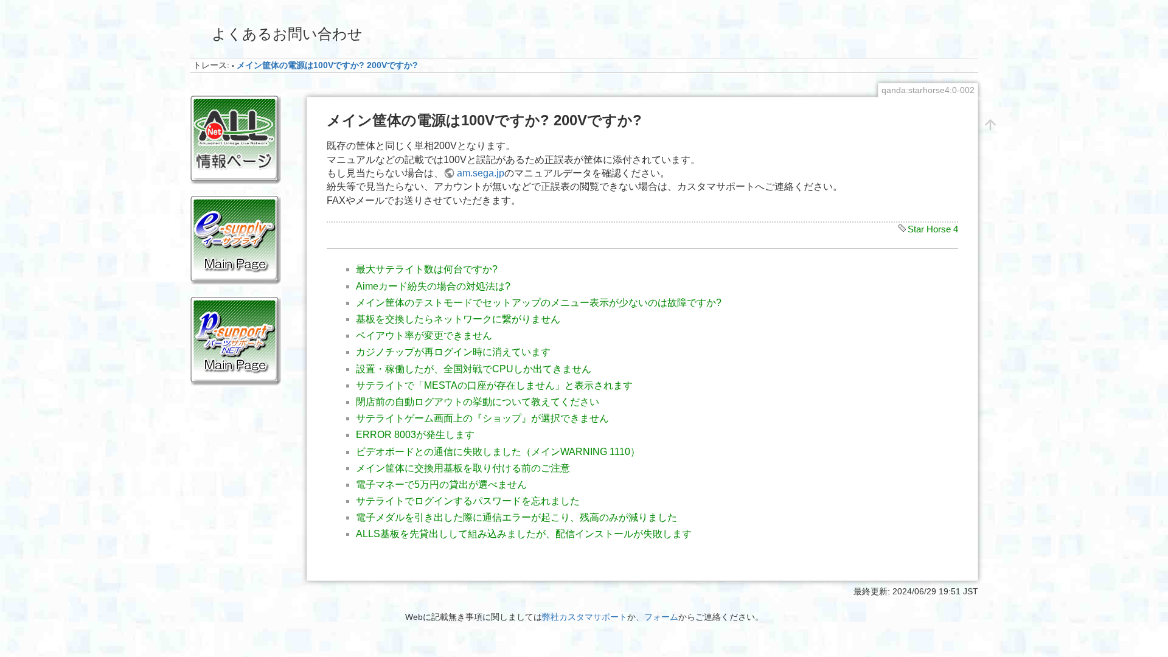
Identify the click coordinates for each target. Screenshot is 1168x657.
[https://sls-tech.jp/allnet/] (235, 139)
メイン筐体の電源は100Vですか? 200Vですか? (327, 65)
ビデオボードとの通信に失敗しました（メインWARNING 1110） (498, 452)
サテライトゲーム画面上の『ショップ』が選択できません (482, 418)
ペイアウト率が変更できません (424, 335)
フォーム (661, 617)
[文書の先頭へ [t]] (990, 124)
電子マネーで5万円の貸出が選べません (441, 484)
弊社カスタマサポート (584, 617)
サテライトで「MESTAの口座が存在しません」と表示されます (494, 385)
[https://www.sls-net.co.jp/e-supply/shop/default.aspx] (235, 240)
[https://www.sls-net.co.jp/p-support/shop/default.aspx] (235, 340)
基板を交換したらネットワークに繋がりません (458, 319)
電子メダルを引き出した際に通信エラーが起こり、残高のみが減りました (516, 517)
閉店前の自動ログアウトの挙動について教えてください (477, 402)
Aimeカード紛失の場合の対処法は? (433, 286)
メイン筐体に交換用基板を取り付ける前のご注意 (463, 468)
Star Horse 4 (933, 229)
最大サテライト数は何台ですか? (427, 269)
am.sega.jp (480, 173)
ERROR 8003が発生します (415, 434)
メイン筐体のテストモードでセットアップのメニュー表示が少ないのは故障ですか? (538, 302)
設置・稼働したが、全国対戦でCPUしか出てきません (473, 369)
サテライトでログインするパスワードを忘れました (468, 501)
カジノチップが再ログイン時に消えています (453, 352)
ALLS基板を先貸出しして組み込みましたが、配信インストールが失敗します (524, 534)
